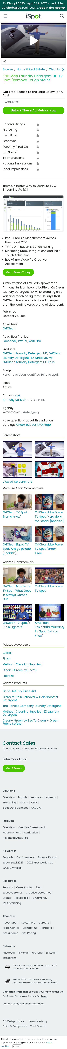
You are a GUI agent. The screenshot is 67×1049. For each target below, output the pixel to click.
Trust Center (37, 1026)
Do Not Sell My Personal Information (23, 1003)
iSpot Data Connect (15, 808)
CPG (34, 802)
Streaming (9, 802)
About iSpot (10, 923)
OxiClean (9, 328)
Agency (51, 797)
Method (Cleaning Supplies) (23, 664)
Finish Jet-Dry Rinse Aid (19, 691)
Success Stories (12, 892)
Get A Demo (13, 768)
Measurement (12, 832)
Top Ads (8, 857)
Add (17, 395)
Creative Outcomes (38, 892)
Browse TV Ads (47, 857)
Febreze (8, 676)
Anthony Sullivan (14, 400)
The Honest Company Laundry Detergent (32, 706)
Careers (44, 923)
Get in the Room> (52, 8)
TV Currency (39, 898)
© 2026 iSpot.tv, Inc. (14, 1021)
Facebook (9, 341)
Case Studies (24, 887)
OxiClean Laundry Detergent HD (25, 353)
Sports (23, 802)
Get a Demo (10, 933)
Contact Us (30, 928)
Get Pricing (29, 933)
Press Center (11, 928)
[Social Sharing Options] (4, 61)
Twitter (22, 341)
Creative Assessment (31, 827)
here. (44, 996)
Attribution (31, 832)
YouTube (35, 341)
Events (7, 898)
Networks (36, 797)
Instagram (9, 958)
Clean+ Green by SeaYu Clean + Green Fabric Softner (30, 722)
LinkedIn (51, 953)
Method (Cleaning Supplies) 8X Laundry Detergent (31, 713)
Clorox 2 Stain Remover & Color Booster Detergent (30, 698)
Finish (7, 658)
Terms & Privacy (37, 1021)
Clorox (7, 653)
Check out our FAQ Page (33, 425)
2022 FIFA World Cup (40, 862)
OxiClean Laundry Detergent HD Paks (29, 362)
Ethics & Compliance (15, 1026)
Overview (9, 797)
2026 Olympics (12, 868)
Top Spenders (25, 857)
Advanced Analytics (15, 838)
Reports (8, 887)
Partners (46, 928)
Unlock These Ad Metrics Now (33, 110)
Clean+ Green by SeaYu (20, 670)
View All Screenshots (17, 482)
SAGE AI (36, 808)
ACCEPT (16, 1046)
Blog (38, 887)
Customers (28, 923)
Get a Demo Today (18, 272)
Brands (22, 797)
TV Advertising (12, 903)
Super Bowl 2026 (13, 862)
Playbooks (21, 898)
